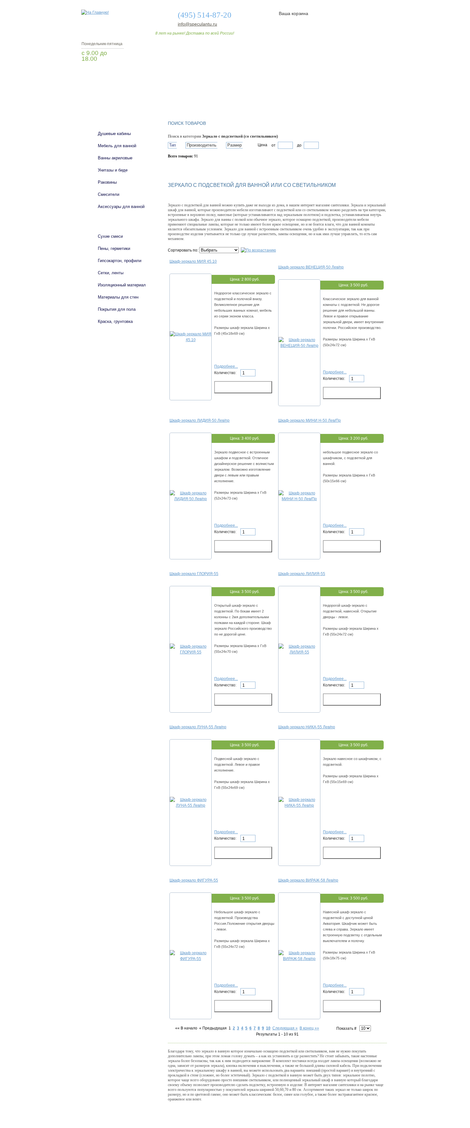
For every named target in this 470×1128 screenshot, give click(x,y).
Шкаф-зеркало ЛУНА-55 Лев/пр (197, 727)
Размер (234, 145)
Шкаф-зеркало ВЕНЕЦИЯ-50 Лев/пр (311, 267)
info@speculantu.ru (197, 24)
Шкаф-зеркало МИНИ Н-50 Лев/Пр (309, 420)
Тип (172, 145)
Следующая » (285, 1028)
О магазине (181, 97)
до (299, 145)
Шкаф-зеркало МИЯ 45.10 (193, 261)
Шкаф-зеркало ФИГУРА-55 (193, 880)
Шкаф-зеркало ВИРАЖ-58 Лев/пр (308, 880)
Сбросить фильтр (197, 167)
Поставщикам (318, 97)
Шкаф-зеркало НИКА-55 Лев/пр (306, 727)
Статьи (277, 97)
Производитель (201, 145)
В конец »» (309, 1028)
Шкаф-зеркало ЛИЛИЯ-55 (301, 574)
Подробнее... (226, 366)
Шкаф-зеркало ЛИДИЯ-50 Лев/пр (199, 420)
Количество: (225, 373)
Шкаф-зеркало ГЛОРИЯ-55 (193, 574)
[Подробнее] (190, 340)
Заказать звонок (115, 75)
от (273, 145)
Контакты (362, 97)
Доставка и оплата (231, 97)
